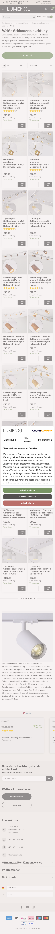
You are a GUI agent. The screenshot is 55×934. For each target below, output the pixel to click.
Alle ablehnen (27, 503)
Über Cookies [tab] (27, 440)
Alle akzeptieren (27, 490)
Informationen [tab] (45, 440)
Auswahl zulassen (27, 497)
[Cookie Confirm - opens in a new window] (42, 430)
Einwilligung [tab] (9, 440)
